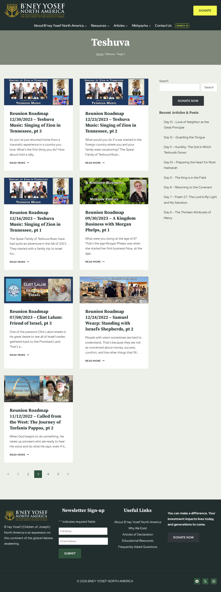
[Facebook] (197, 581)
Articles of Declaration (137, 534)
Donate (205, 10)
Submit (70, 553)
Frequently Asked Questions (137, 547)
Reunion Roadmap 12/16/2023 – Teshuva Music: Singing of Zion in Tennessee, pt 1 (35, 221)
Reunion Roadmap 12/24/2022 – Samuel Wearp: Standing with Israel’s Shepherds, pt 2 (109, 320)
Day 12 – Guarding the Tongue (184, 137)
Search (164, 81)
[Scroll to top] (212, 582)
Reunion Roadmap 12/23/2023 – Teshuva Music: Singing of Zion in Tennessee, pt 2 (110, 122)
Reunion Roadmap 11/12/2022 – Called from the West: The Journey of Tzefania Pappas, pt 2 (35, 419)
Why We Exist (137, 528)
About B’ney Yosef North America (137, 522)
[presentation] (38, 92)
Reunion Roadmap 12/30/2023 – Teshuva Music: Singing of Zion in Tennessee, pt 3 (35, 122)
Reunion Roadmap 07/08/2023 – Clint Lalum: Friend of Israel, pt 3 (36, 317)
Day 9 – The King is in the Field (185, 178)
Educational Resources (137, 541)
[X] (205, 581)
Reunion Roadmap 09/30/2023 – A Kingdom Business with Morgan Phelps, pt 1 (110, 221)
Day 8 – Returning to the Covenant (188, 187)
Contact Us (163, 25)
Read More (19, 162)
